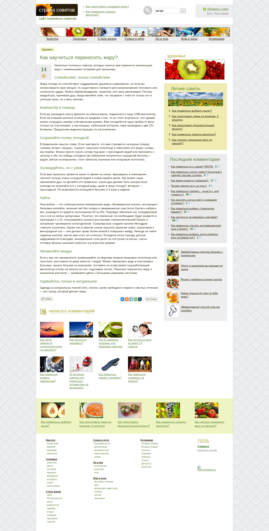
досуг (50, 501)
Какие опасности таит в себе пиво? (199, 295)
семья (97, 457)
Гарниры (146, 453)
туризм (51, 521)
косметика (52, 443)
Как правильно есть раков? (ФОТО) (192, 166)
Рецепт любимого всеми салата (201, 279)
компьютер (53, 505)
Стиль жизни (107, 38)
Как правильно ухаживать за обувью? (137, 378)
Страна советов (57, 10)
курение (51, 472)
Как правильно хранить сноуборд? (110, 376)
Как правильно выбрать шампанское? (49, 378)
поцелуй (99, 469)
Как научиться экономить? (77, 341)
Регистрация (221, 13)
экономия (99, 498)
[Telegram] (131, 299)
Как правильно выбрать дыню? (192, 110)
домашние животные (106, 488)
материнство (101, 450)
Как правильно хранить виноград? (194, 134)
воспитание (100, 446)
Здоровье (80, 38)
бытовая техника (103, 481)
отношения (100, 466)
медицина (52, 476)
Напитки (146, 467)
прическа (52, 453)
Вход (210, 13)
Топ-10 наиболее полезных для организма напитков (110, 343)
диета (50, 466)
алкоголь (52, 462)
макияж (51, 446)
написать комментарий (72, 310)
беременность (102, 443)
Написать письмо (207, 450)
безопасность (54, 498)
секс (96, 472)
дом (96, 485)
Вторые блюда (149, 446)
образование (101, 453)
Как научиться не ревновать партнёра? (194, 217)
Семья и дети (134, 38)
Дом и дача (189, 38)
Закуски (145, 457)
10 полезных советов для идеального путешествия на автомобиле (78, 381)
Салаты (145, 450)
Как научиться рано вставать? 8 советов (139, 343)
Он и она (161, 38)
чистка (97, 495)
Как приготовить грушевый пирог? (107, 6)
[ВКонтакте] (122, 299)
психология (53, 486)
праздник (52, 518)
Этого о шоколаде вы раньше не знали (202, 267)
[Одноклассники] (127, 299)
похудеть (52, 479)
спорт (50, 482)
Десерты (146, 463)
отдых (50, 511)
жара (48, 298)
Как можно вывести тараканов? (190, 180)
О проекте (203, 446)
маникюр (52, 450)
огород (98, 491)
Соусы (145, 460)
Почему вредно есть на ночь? (189, 185)
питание (51, 469)
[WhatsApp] (135, 299)
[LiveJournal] (140, 299)
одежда (51, 508)
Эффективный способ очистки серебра (200, 308)
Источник (151, 299)
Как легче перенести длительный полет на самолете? (51, 344)
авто (49, 495)
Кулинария (216, 38)
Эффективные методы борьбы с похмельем (202, 253)
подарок (51, 515)
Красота (52, 38)
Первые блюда (149, 443)
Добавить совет (218, 9)
